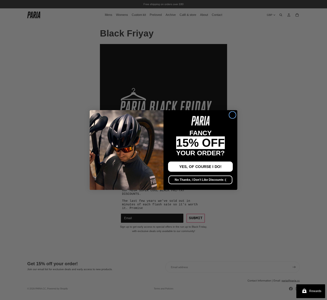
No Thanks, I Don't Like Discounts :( (200, 179)
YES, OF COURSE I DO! (200, 167)
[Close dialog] (232, 115)
